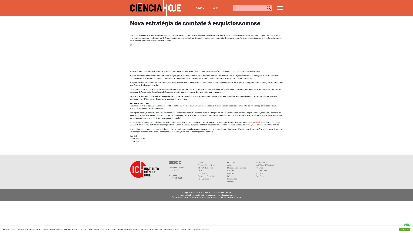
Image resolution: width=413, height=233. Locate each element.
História (230, 171)
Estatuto (230, 173)
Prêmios (230, 176)
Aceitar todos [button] (405, 229)
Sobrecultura (261, 171)
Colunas (259, 168)
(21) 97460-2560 (175, 178)
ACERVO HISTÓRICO (265, 165)
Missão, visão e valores (236, 168)
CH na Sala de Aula (205, 168)
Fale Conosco (203, 179)
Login (215, 8)
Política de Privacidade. (201, 229)
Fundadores (232, 179)
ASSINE (200, 8)
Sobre (229, 165)
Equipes (230, 182)
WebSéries (260, 176)
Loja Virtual (202, 173)
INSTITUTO (232, 162)
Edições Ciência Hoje (206, 165)
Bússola (259, 173)
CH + (200, 171)
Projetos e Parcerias (206, 176)
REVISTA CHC (262, 162)
